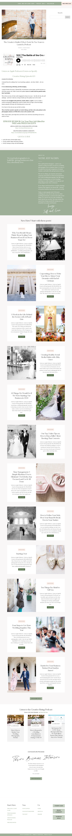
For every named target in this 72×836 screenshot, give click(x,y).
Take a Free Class (66, 3)
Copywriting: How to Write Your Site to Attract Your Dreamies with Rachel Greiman (50, 277)
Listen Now (15, 726)
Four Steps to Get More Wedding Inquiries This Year (21, 627)
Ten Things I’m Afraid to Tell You (50, 588)
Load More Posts (36, 698)
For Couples (26, 808)
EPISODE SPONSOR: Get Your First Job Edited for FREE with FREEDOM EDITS (24, 122)
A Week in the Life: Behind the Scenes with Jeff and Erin (21, 317)
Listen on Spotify (30, 71)
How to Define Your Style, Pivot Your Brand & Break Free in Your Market (50, 517)
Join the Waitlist (36, 778)
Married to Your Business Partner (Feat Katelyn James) (50, 668)
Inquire (40, 814)
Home (19, 3)
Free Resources (11, 822)
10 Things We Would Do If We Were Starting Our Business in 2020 (21, 395)
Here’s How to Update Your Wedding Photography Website (15, 733)
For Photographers (28, 811)
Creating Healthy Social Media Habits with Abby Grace (50, 357)
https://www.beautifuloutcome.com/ (24, 128)
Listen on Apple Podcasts (12, 71)
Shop (32, 3)
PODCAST (38, 3)
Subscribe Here (44, 712)
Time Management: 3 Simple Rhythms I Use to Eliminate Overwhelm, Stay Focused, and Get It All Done (21, 477)
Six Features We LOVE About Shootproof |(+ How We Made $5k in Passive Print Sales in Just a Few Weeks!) (56, 732)
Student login (59, 805)
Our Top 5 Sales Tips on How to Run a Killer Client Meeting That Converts (50, 436)
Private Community (59, 811)
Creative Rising (26, 47)
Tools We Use (50, 3)
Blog (43, 3)
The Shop (24, 814)
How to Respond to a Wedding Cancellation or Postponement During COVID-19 (36, 733)
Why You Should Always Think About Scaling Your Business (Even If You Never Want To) (21, 236)
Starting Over (21, 554)
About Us (40, 811)
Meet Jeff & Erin (26, 3)
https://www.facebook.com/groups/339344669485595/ (24, 132)
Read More (21, 255)
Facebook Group (59, 817)
